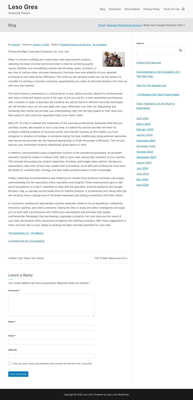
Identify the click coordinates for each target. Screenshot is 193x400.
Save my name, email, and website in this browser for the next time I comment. (52, 363)
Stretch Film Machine (148, 62)
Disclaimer (115, 9)
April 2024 (142, 184)
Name (12, 321)
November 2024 (145, 146)
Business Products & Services (76, 44)
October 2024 (144, 151)
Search (140, 43)
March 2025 (143, 123)
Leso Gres (23, 7)
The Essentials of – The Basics (25, 232)
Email (12, 335)
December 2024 (145, 140)
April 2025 (142, 118)
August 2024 (144, 162)
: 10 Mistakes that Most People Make (157, 94)
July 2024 (142, 168)
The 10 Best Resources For (110, 258)
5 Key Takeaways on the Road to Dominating (155, 105)
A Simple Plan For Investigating (26, 240)
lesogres (15, 44)
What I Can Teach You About (27, 258)
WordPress (123, 394)
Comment (14, 290)
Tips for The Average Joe (151, 85)
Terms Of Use (171, 9)
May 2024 (142, 179)
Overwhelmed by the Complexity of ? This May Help (158, 74)
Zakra (110, 394)
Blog (102, 9)
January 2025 (144, 134)
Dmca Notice (132, 9)
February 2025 (144, 129)
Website (12, 349)
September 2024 (146, 157)
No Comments (100, 44)
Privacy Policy (151, 9)
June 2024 (142, 173)
